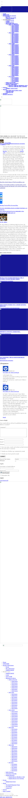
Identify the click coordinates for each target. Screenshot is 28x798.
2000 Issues (15, 44)
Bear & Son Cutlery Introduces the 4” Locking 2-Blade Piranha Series (12, 278)
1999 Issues (15, 64)
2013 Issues (15, 39)
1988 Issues (15, 67)
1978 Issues (15, 80)
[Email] (14, 198)
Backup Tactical (4, 205)
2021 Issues (15, 30)
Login (7, 21)
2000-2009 (12, 43)
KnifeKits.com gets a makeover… (10, 331)
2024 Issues (15, 27)
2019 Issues (15, 33)
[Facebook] (14, 193)
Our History (10, 91)
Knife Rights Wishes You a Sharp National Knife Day (13, 305)
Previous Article (4, 208)
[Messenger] (14, 200)
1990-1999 (12, 54)
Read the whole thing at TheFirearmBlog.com (12, 182)
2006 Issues (15, 50)
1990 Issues (15, 55)
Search (5, 789)
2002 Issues (15, 46)
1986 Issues (15, 69)
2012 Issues (15, 40)
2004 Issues (15, 48)
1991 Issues (14, 56)
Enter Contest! (8, 94)
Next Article (3, 211)
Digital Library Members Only (18, 85)
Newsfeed (14, 143)
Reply (4, 384)
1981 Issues (14, 74)
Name (2, 439)
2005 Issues (15, 49)
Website (2, 444)
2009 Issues (15, 53)
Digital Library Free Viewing (18, 86)
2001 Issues (15, 45)
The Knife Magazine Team (14, 90)
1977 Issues (15, 79)
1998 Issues (15, 63)
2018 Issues (15, 34)
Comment (3, 427)
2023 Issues (15, 28)
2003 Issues (15, 47)
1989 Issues (15, 66)
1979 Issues (15, 81)
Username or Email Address (7, 466)
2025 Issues (15, 26)
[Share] (14, 202)
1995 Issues (15, 60)
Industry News (3, 333)
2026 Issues (15, 25)
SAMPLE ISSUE (10, 20)
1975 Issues (15, 77)
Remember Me (5, 475)
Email (2, 442)
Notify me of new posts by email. (10, 454)
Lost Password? (4, 480)
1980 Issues (15, 75)
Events (5, 87)
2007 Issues (15, 51)
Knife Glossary (11, 82)
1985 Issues (15, 70)
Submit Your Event (12, 88)
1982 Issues (15, 73)
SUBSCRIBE (6, 663)
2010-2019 (11, 32)
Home (4, 662)
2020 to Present (14, 24)
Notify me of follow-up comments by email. (13, 451)
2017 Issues (15, 35)
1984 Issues (15, 71)
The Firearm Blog (13, 205)
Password (2, 470)
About (5, 89)
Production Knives (20, 143)
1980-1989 (11, 65)
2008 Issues (15, 52)
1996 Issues (15, 61)
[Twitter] (14, 196)
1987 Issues (15, 68)
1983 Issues (15, 72)
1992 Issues (15, 57)
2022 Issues (15, 29)
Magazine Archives (12, 23)
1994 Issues (15, 59)
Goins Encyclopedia (12, 83)
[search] (13, 794)
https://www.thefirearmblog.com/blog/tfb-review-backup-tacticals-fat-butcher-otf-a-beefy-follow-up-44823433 (13, 186)
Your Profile (10, 22)
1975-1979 (11, 76)
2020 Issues (15, 31)
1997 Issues (15, 62)
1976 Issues (15, 78)
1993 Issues (15, 58)
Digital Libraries (11, 84)
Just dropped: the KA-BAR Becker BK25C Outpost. (12, 358)
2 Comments (3, 144)
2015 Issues (15, 37)
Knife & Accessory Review (6, 143)
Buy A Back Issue (11, 17)
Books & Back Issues (9, 16)
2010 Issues (15, 42)
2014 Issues (15, 38)
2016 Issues (15, 36)
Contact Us (9, 92)
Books (8, 17)
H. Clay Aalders (7, 142)
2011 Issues (14, 41)
